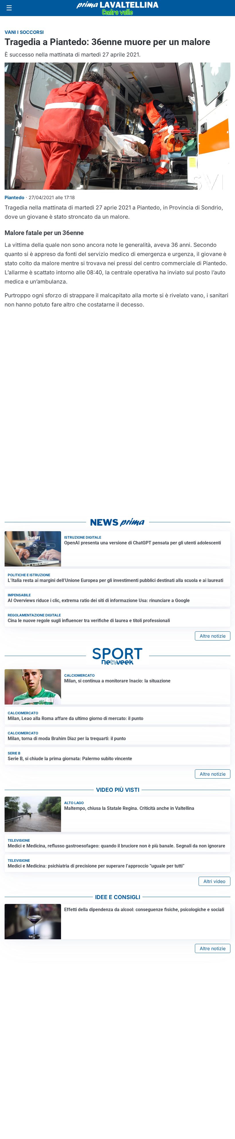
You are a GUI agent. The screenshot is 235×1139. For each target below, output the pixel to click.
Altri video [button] (214, 881)
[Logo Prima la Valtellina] (117, 8)
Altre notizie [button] (213, 636)
